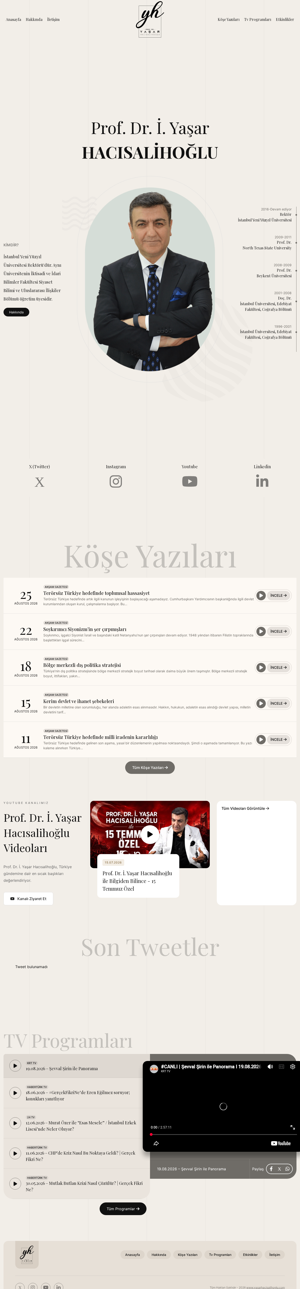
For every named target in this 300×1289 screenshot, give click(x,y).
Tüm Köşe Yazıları (148, 767)
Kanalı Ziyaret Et (31, 898)
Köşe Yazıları (229, 19)
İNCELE (277, 595)
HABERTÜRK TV (37, 1087)
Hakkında (34, 19)
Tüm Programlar (121, 1208)
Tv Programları (257, 19)
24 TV (31, 1117)
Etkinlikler (285, 19)
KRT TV (31, 1063)
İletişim (53, 19)
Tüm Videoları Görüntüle (243, 808)
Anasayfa (13, 19)
